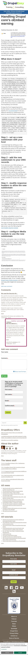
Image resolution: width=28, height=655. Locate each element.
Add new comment (6, 286)
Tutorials (14, 621)
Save (4, 376)
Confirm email (9, 405)
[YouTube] (21, 588)
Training (9, 7)
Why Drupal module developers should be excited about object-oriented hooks (14, 538)
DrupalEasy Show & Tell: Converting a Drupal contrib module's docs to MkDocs (13, 468)
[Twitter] (16, 449)
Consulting (19, 7)
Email (6, 400)
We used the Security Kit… (9, 293)
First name (8, 389)
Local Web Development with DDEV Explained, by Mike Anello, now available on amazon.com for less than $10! (14, 437)
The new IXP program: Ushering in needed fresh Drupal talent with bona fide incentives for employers (14, 505)
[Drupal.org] (7, 449)
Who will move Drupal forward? (10, 511)
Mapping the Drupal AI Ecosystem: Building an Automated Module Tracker (13, 472)
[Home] (13, 3)
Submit (8, 412)
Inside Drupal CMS (7, 534)
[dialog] (14, 649)
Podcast (14, 619)
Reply (2, 313)
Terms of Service (14, 638)
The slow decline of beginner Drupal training (13, 491)
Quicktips (14, 628)
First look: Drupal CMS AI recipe (10, 535)
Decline (7, 652)
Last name (8, 394)
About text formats (20, 371)
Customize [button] (4, 649)
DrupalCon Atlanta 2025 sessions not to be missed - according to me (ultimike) (14, 508)
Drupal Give (14, 631)
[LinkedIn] (10, 449)
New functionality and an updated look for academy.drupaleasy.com (12, 476)
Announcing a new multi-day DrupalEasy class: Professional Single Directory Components (13, 500)
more (2, 513)
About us (14, 616)
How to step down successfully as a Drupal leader (14, 541)
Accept (20, 652)
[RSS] (14, 592)
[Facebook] (11, 588)
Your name (4, 352)
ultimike (15, 342)
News (14, 624)
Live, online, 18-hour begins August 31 (14, 12)
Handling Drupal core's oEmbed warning (12, 536)
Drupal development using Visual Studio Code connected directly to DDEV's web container (13, 528)
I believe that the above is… (12, 322)
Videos (14, 626)
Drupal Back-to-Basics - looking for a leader (12, 502)
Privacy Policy (14, 633)
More (2, 455)
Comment (4, 358)
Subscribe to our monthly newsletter (9, 440)
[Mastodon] (13, 449)
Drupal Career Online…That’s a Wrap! (11, 492)
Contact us (14, 636)
